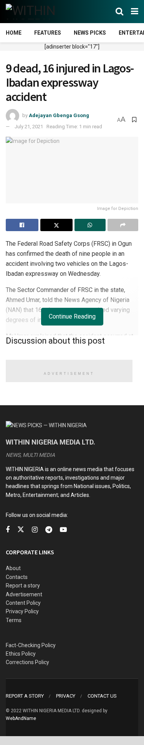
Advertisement (24, 594)
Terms (14, 620)
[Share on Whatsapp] (90, 225)
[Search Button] (119, 11)
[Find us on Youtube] (63, 529)
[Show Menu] (134, 11)
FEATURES (47, 33)
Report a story (23, 585)
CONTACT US (102, 696)
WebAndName (21, 718)
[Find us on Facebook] (8, 529)
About (13, 568)
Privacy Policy (22, 611)
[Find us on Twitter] (20, 529)
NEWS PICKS (90, 33)
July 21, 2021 (29, 126)
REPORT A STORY (25, 696)
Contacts (17, 577)
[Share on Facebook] (22, 225)
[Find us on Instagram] (35, 529)
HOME (14, 33)
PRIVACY (65, 696)
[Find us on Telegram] (48, 529)
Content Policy (23, 603)
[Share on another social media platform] (123, 225)
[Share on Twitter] (56, 225)
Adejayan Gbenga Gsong (59, 115)
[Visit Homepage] (43, 11)
